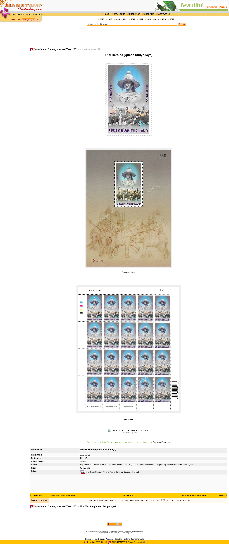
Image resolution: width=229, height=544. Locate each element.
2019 (156, 19)
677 (184, 500)
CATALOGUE (119, 14)
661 (106, 500)
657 (85, 500)
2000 (72, 495)
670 (147, 500)
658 (90, 500)
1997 (57, 495)
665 (126, 500)
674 (174, 500)
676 (189, 500)
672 (157, 500)
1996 (52, 495)
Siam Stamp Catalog (45, 49)
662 (111, 500)
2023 (125, 19)
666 (132, 500)
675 (179, 500)
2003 (189, 495)
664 (121, 500)
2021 (141, 19)
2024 (117, 19)
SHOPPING (149, 14)
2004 (194, 495)
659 (96, 500)
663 (116, 500)
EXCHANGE (134, 14)
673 (168, 500)
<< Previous (36, 495)
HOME (106, 14)
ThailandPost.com (105, 539)
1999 (67, 495)
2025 (109, 19)
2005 (199, 495)
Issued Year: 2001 (68, 49)
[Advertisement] (136, 37)
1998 (62, 495)
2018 (164, 19)
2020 (148, 19)
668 (137, 500)
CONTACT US (164, 14)
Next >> (223, 495)
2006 (204, 495)
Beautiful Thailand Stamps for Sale (129, 539)
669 (152, 500)
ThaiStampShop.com (161, 442)
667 (142, 500)
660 (101, 500)
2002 (184, 495)
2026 (102, 19)
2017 (172, 19)
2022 (133, 19)
